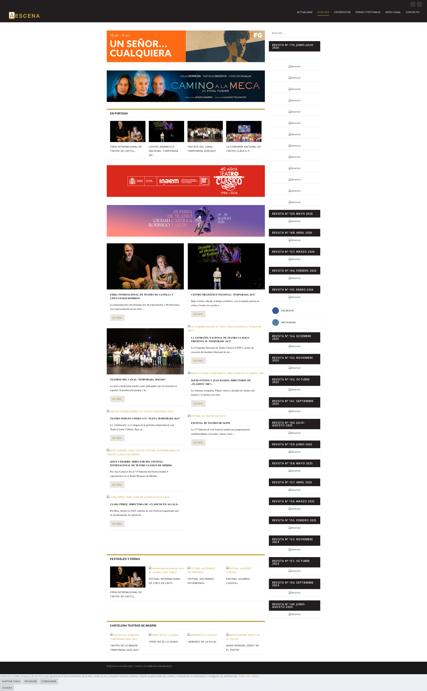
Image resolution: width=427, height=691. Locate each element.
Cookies (7, 687)
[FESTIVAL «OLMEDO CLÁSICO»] (244, 570)
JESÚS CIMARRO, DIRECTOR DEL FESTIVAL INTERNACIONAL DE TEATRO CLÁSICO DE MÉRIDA (141, 463)
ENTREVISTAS (342, 12)
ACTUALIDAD (304, 12)
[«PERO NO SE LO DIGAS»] (166, 635)
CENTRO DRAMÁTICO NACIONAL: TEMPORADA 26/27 (223, 294)
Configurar (48, 681)
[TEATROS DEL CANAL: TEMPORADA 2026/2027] (205, 131)
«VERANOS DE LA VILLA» (202, 641)
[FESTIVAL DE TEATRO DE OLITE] (226, 416)
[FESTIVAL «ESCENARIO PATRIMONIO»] (205, 570)
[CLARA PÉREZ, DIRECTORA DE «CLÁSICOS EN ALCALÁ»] (145, 497)
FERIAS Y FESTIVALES (368, 12)
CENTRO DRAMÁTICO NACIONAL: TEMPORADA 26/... (163, 151)
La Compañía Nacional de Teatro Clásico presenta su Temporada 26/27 (220, 339)
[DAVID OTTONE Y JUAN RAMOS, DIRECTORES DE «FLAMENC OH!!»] (226, 373)
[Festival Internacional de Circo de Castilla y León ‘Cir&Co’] (166, 570)
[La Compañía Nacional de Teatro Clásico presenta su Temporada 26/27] (244, 131)
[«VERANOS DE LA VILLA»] (205, 635)
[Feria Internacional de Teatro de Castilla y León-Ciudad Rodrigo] (127, 131)
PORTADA (323, 12)
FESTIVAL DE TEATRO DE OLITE (210, 423)
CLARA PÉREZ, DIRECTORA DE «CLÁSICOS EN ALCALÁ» (144, 504)
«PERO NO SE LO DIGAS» (163, 641)
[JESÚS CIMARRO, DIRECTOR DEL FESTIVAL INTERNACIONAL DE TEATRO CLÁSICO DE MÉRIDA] (145, 453)
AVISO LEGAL (393, 12)
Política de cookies (249, 676)
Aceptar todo (11, 681)
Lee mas (117, 317)
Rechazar (31, 681)
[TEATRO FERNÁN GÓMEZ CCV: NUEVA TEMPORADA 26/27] (145, 412)
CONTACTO (412, 12)
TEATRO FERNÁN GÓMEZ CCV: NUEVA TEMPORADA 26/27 (145, 418)
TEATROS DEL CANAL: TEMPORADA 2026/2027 (137, 379)
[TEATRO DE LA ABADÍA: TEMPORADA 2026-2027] (127, 637)
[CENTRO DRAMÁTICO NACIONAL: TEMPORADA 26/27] (166, 131)
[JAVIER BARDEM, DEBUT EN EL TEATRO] (244, 637)
